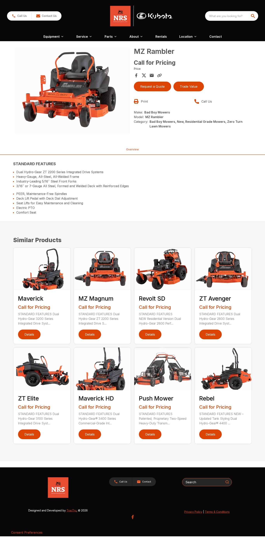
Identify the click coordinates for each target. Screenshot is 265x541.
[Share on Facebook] (136, 75)
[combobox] (231, 16)
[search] (253, 15)
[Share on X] (144, 75)
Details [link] (29, 334)
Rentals (161, 36)
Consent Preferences (26, 532)
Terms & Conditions (217, 511)
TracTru (71, 510)
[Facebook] (132, 517)
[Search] (227, 482)
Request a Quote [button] (152, 86)
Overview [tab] (132, 149)
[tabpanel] (72, 91)
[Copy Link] (159, 75)
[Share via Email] (151, 75)
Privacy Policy (193, 511)
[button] (19, 15)
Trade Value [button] (188, 86)
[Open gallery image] (72, 90)
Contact (215, 36)
